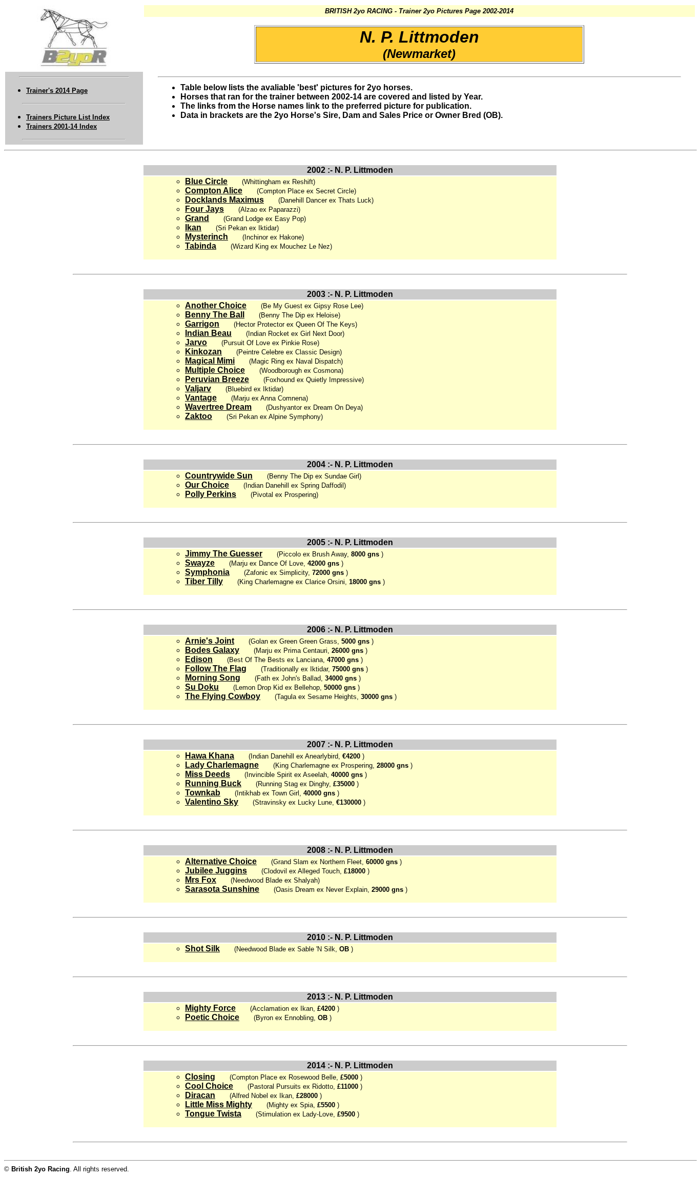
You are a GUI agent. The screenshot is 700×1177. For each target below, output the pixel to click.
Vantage (201, 397)
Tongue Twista (213, 1113)
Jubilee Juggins (216, 870)
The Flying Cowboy (222, 696)
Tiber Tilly (204, 581)
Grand (197, 218)
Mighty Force (210, 1008)
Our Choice (207, 485)
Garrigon (202, 324)
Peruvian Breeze (217, 379)
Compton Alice (213, 190)
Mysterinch (206, 236)
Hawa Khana (209, 755)
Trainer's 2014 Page (57, 90)
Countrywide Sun (219, 475)
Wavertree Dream (218, 407)
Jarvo (196, 342)
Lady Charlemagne (222, 765)
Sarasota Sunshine (222, 889)
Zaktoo (198, 416)
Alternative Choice (221, 861)
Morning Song (212, 677)
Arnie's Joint (209, 640)
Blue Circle (206, 181)
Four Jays (204, 209)
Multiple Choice (215, 370)
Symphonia (207, 572)
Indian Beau (208, 333)
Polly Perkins (210, 494)
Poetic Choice (212, 1017)
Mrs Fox (200, 879)
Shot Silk (202, 948)
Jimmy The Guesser (223, 553)
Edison (199, 659)
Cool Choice (209, 1086)
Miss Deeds (207, 774)
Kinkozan (203, 351)
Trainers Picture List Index (68, 117)
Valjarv (198, 388)
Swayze (200, 562)
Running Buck (213, 783)
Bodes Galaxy (212, 650)
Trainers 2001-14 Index (61, 126)
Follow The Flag (215, 668)
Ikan (193, 227)
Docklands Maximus (224, 199)
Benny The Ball (214, 314)
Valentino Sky (211, 801)
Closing (200, 1076)
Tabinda (200, 246)
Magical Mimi (210, 360)
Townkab (202, 792)
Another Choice (215, 305)
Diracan (200, 1095)
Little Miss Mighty (218, 1104)
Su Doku (202, 687)
